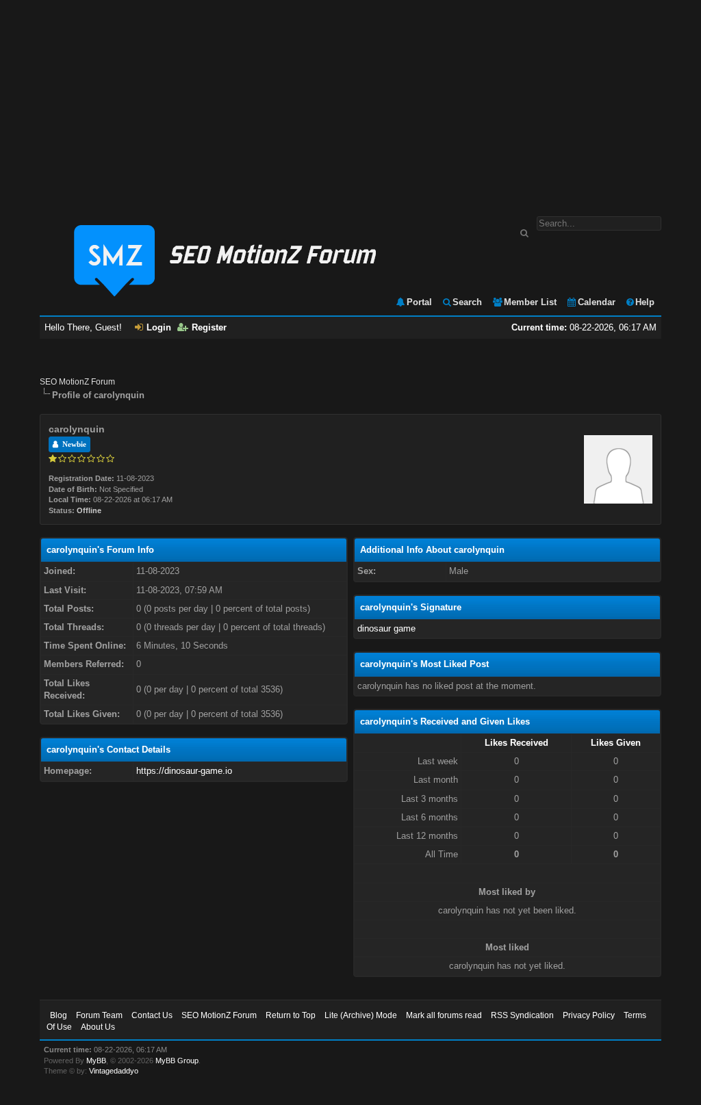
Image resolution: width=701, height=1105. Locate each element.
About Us (98, 1027)
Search (467, 302)
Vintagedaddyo (113, 1071)
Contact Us (152, 1015)
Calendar (596, 302)
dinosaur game (386, 628)
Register (209, 327)
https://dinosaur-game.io (184, 771)
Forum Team (99, 1015)
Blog (58, 1015)
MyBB (96, 1060)
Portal (419, 302)
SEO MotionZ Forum (77, 382)
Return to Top (291, 1015)
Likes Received (516, 743)
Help (644, 302)
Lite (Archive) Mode (360, 1015)
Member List (530, 302)
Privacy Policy (589, 1015)
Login (158, 327)
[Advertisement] (350, 101)
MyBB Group (177, 1060)
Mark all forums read (444, 1015)
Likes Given (616, 743)
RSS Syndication (522, 1015)
